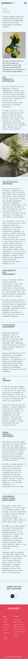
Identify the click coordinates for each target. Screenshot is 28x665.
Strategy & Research (17, 619)
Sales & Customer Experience (19, 629)
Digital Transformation (18, 622)
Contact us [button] (5, 619)
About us (5, 622)
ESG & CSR (15, 636)
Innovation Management (18, 627)
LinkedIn (5, 636)
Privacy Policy (6, 624)
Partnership (5, 627)
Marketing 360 (16, 634)
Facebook (5, 638)
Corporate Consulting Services (19, 631)
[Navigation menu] (25, 3)
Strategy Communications (18, 624)
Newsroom (5, 629)
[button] (12, 596)
